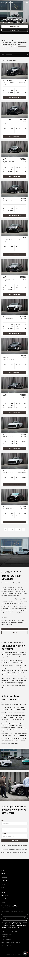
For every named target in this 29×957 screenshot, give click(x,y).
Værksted (14, 632)
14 (19, 529)
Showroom (14, 629)
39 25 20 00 (9, 945)
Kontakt (3, 887)
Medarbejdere (5, 890)
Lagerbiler (4, 873)
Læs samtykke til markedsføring (10, 927)
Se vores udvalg (14, 30)
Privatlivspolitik (5, 895)
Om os (3, 892)
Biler (2, 870)
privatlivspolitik (23, 845)
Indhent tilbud (14, 26)
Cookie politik (4, 898)
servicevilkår (3, 847)
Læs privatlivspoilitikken (5, 854)
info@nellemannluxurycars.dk (12, 942)
